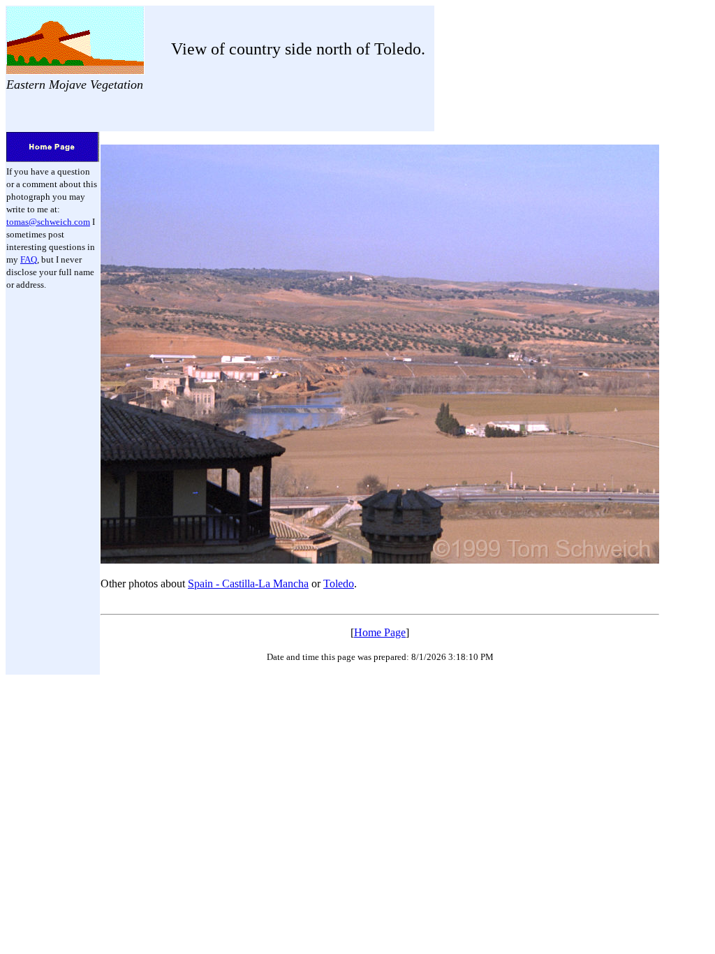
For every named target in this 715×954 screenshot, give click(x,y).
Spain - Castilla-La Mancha (248, 583)
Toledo (338, 583)
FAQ (28, 259)
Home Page (380, 632)
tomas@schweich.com (48, 222)
